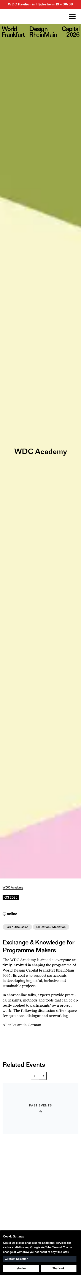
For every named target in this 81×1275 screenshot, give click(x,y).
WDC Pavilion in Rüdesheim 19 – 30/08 (40, 4)
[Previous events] (35, 1076)
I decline (21, 1268)
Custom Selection (16, 1259)
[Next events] (43, 1076)
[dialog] (40, 1253)
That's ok (58, 1268)
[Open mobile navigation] (72, 16)
